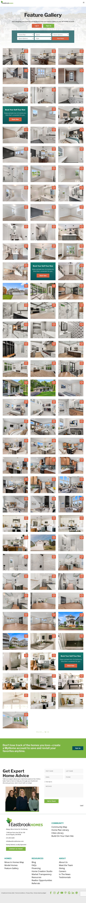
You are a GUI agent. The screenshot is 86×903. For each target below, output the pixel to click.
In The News (64, 874)
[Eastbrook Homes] (7, 2)
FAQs (34, 865)
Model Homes (11, 865)
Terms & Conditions (20, 893)
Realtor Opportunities (42, 880)
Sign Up (48, 26)
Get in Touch (51, 801)
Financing (36, 868)
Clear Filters (60, 38)
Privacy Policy (29, 893)
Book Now (15, 119)
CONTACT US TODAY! (16, 849)
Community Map (59, 827)
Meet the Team (66, 865)
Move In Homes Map (14, 862)
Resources (36, 877)
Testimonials (65, 877)
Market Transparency (41, 874)
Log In (37, 26)
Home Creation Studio (42, 871)
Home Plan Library (60, 830)
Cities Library (57, 833)
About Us (63, 862)
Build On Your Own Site (62, 836)
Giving (62, 868)
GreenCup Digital (42, 893)
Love (26, 51)
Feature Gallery (11, 868)
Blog (34, 862)
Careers (62, 871)
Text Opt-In (49, 782)
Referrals (36, 883)
